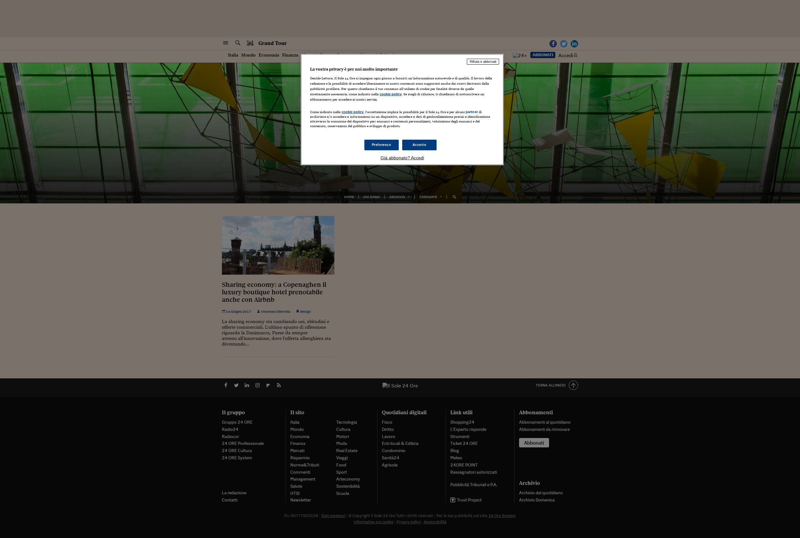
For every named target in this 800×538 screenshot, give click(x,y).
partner (472, 112)
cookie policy (391, 94)
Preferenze (381, 145)
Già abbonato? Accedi (402, 157)
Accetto (419, 145)
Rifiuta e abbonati (483, 61)
